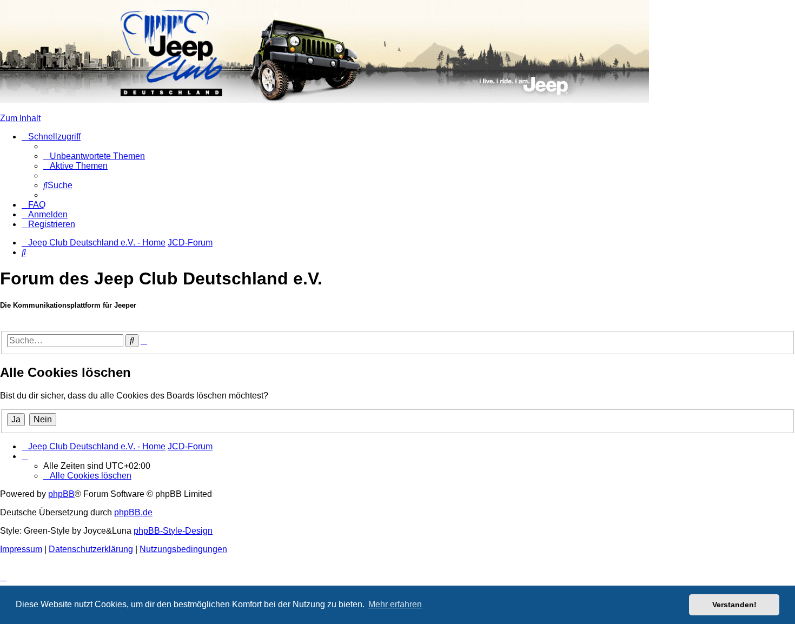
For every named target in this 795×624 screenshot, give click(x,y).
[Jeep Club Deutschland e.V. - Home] (324, 99)
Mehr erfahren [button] (395, 604)
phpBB (61, 494)
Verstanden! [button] (734, 604)
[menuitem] (94, 156)
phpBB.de (133, 512)
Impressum (21, 549)
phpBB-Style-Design (173, 530)
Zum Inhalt (20, 118)
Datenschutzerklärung (91, 549)
